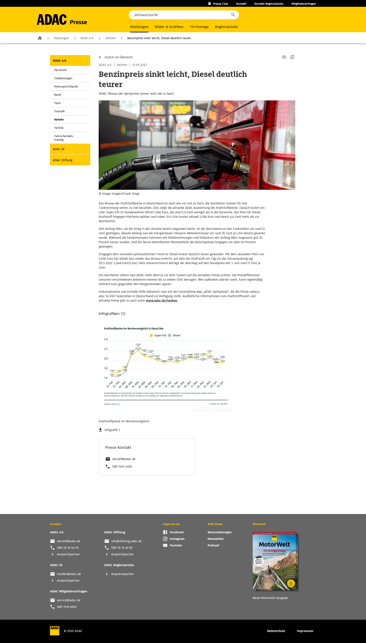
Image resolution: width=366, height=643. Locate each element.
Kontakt (241, 4)
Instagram (177, 539)
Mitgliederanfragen (303, 4)
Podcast (213, 545)
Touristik (59, 111)
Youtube (176, 545)
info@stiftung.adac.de (126, 541)
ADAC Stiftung (62, 160)
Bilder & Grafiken (169, 27)
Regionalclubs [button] (226, 27)
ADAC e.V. (87, 38)
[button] (233, 15)
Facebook (177, 532)
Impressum (305, 631)
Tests (57, 103)
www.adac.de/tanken (161, 300)
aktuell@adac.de (124, 459)
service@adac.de (68, 600)
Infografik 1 (112, 430)
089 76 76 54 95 (68, 548)
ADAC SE (59, 149)
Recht (57, 95)
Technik (59, 128)
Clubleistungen (63, 78)
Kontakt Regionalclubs (268, 4)
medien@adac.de (69, 574)
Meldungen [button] (139, 27)
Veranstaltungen (220, 532)
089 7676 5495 (122, 466)
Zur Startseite (39, 37)
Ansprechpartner (68, 554)
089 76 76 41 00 (122, 548)
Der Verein (60, 70)
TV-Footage (199, 27)
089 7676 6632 (66, 607)
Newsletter (216, 539)
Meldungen (61, 38)
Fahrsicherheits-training (64, 137)
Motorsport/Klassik (66, 86)
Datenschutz (276, 631)
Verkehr (110, 38)
